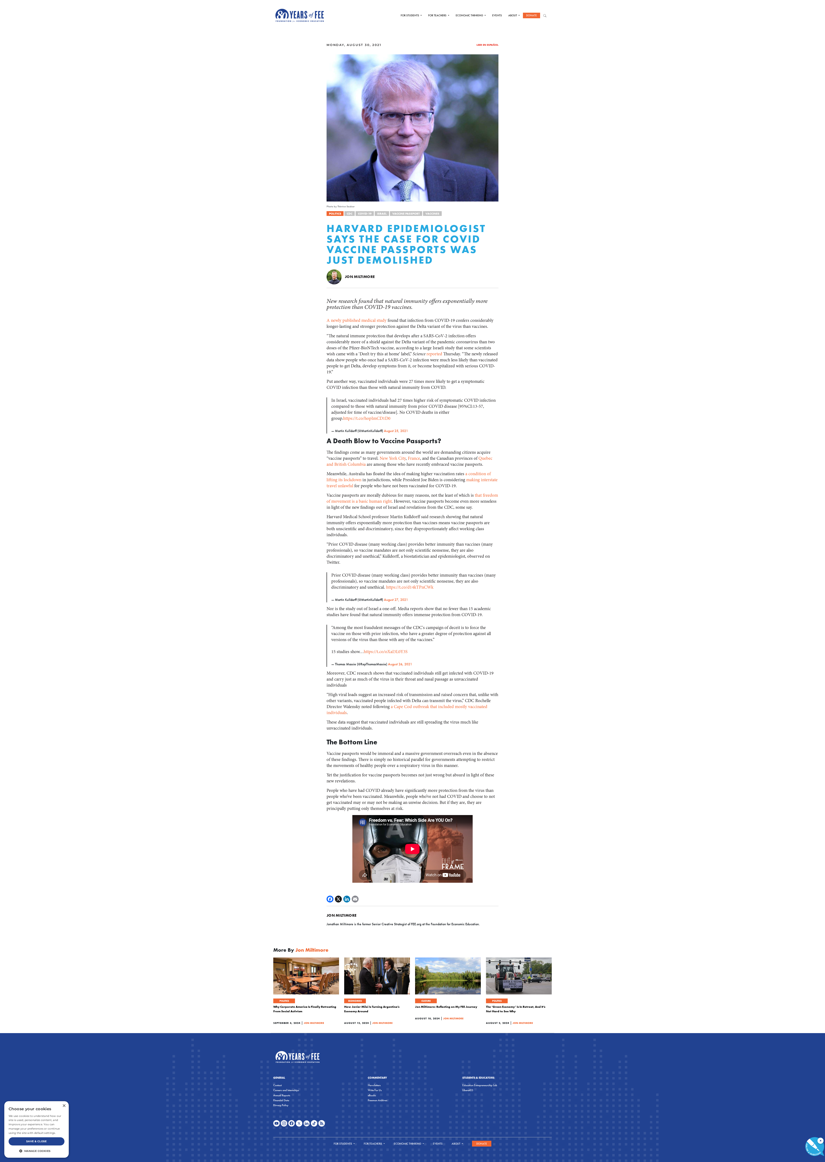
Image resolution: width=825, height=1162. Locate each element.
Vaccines (432, 213)
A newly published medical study (357, 320)
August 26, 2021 (400, 664)
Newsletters (374, 1085)
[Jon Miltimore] (334, 276)
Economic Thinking (470, 15)
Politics (335, 213)
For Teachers (437, 15)
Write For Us (375, 1090)
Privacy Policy (280, 1105)
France (414, 458)
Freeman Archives (377, 1100)
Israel (382, 213)
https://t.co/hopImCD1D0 (366, 418)
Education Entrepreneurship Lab (479, 1085)
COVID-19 (364, 213)
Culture (426, 1000)
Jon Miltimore (360, 276)
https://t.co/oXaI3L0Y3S (386, 652)
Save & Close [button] (36, 1141)
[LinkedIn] (346, 899)
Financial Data (281, 1100)
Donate (531, 15)
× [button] (64, 1105)
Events (497, 15)
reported (434, 354)
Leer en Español (487, 44)
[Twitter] (338, 899)
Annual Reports (281, 1095)
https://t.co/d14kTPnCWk (409, 587)
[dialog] (36, 1129)
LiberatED (467, 1090)
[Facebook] (330, 899)
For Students (410, 15)
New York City (393, 458)
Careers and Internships (286, 1090)
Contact (277, 1085)
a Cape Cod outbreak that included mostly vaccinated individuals (407, 710)
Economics (355, 1000)
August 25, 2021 (396, 431)
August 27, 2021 (396, 600)
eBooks (372, 1095)
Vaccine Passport (406, 213)
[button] (36, 1150)
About (513, 15)
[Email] (355, 899)
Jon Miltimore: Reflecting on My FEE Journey (446, 1007)
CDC (349, 213)
